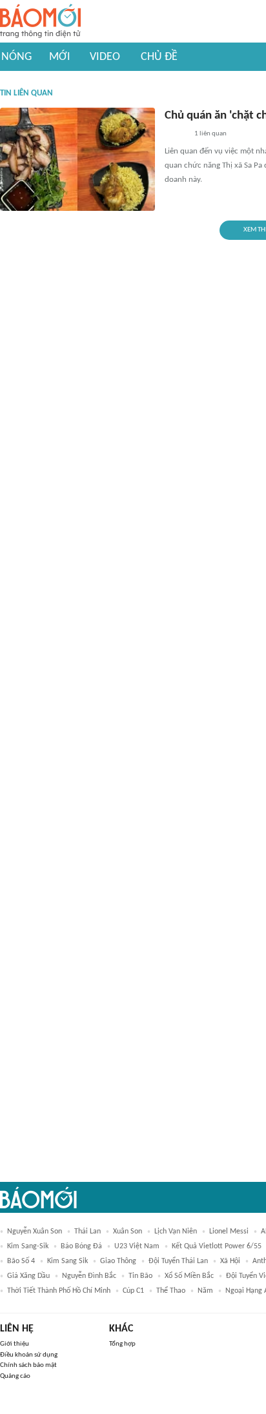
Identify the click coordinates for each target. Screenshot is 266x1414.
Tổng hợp (122, 1344)
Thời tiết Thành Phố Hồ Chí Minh (58, 1291)
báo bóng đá (81, 1246)
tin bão (140, 1276)
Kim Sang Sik (67, 1261)
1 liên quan (210, 133)
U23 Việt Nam (136, 1246)
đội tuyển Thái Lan (178, 1261)
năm (205, 1291)
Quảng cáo (15, 1376)
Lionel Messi (229, 1231)
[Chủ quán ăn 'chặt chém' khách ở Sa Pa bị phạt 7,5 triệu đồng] (77, 159)
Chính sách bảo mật (28, 1365)
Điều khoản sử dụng (28, 1355)
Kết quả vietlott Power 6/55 (216, 1246)
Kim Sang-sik (27, 1246)
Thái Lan (87, 1231)
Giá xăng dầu (28, 1276)
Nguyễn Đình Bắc (89, 1276)
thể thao (170, 1291)
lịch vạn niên (175, 1231)
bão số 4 (21, 1261)
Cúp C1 (133, 1291)
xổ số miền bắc (189, 1276)
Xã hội (230, 1261)
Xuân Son (127, 1231)
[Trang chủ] (40, 21)
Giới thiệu (14, 1344)
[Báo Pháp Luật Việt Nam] (176, 135)
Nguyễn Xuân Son (34, 1231)
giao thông (118, 1261)
